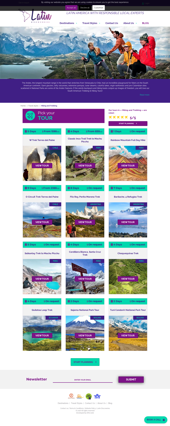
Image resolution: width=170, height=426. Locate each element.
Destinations (67, 23)
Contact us (64, 408)
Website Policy (90, 408)
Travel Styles (90, 23)
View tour (42, 165)
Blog (145, 23)
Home (23, 106)
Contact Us (111, 23)
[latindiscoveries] (35, 16)
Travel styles (33, 106)
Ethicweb (90, 413)
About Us (128, 23)
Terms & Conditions (76, 408)
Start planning (126, 123)
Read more (144, 95)
